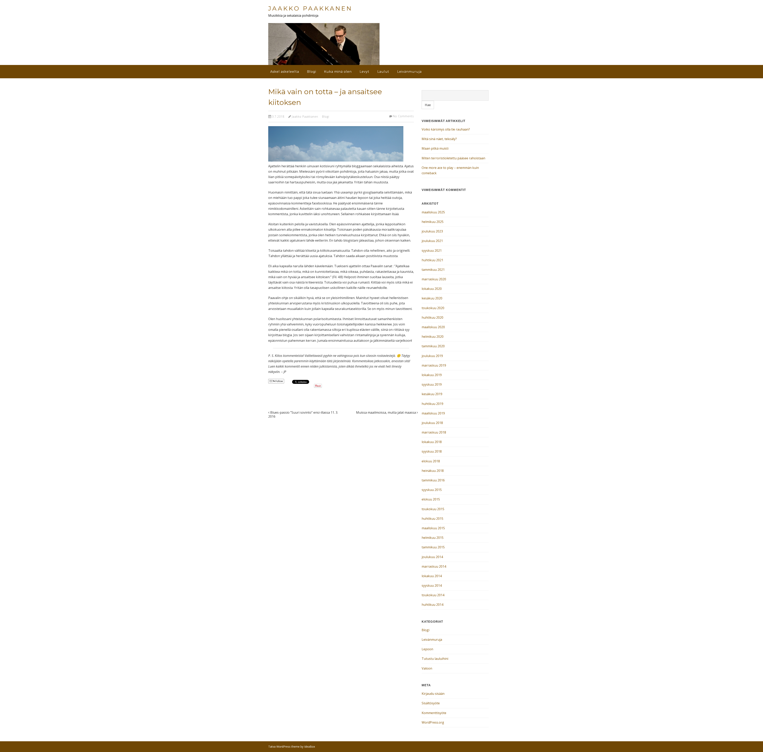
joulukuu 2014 (432, 557)
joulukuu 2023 (432, 231)
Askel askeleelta (284, 72)
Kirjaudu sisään (433, 693)
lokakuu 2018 (432, 442)
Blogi (311, 72)
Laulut (383, 72)
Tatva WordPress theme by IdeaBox (291, 746)
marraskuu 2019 (434, 365)
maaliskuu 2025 (433, 212)
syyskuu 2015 (432, 490)
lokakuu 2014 (432, 576)
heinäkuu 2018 (433, 470)
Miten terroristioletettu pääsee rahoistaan (453, 158)
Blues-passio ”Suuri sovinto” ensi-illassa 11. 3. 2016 (303, 414)
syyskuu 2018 (432, 451)
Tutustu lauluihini (435, 658)
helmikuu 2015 (432, 537)
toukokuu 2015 (433, 509)
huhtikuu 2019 (432, 404)
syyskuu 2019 (432, 384)
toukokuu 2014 (433, 595)
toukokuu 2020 (433, 308)
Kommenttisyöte (434, 713)
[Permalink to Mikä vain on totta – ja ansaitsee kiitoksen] (335, 162)
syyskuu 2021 (432, 250)
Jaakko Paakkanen (310, 8)
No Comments (403, 116)
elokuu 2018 (431, 461)
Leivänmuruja (409, 72)
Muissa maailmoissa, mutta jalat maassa (386, 412)
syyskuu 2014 (432, 585)
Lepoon (427, 649)
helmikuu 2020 (432, 336)
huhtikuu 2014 (432, 604)
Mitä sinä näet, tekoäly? (439, 139)
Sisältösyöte (431, 703)
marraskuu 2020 (434, 279)
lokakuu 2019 (432, 375)
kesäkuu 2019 (432, 394)
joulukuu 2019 (432, 356)
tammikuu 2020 (433, 346)
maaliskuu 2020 (433, 327)
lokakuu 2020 (432, 288)
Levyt (364, 72)
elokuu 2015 (431, 499)
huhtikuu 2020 (432, 317)
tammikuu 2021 (433, 269)
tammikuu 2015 (433, 547)
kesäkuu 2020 (432, 298)
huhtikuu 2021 (432, 260)
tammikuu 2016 (433, 480)
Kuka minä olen (338, 72)
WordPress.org (433, 722)
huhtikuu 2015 (432, 518)
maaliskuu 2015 (433, 528)
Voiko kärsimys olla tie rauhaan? (446, 129)
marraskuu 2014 (434, 566)
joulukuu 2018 (432, 423)
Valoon (427, 668)
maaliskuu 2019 (433, 413)
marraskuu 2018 (434, 432)
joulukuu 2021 (432, 241)
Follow (279, 381)
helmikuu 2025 (432, 222)
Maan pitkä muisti (435, 148)
